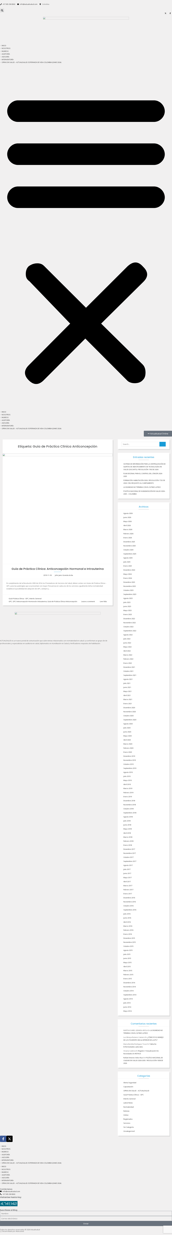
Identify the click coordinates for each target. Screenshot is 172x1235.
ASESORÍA (5, 57)
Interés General (35, 598)
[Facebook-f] (3, 1139)
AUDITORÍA (6, 54)
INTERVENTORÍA (7, 59)
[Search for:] (144, 444)
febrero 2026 (128, 533)
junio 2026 (127, 517)
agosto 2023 (128, 598)
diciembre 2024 (129, 570)
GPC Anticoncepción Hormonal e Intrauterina (30, 601)
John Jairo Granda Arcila (64, 575)
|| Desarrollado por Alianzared (12, 1231)
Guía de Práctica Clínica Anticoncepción (62, 601)
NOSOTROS (6, 48)
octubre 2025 (128, 550)
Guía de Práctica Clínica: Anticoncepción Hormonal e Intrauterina (58, 569)
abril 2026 (127, 525)
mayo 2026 (127, 521)
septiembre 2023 (129, 594)
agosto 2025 (128, 558)
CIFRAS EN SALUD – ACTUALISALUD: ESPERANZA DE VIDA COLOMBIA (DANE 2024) (31, 62)
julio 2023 (126, 602)
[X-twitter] (9, 1139)
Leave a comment (88, 601)
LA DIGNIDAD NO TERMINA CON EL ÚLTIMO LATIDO (142, 487)
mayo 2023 (127, 610)
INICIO (4, 45)
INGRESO (5, 51)
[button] (2, 10)
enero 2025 (127, 566)
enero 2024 (127, 578)
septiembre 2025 (129, 554)
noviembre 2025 (129, 546)
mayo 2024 (127, 574)
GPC (10, 601)
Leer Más (103, 601)
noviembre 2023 (129, 586)
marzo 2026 (127, 529)
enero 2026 (127, 538)
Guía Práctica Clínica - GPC (19, 598)
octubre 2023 (128, 590)
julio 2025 (126, 562)
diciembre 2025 (129, 542)
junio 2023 (127, 606)
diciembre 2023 (129, 582)
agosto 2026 (128, 513)
